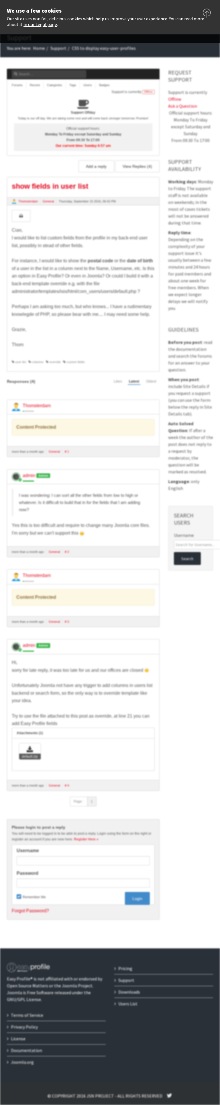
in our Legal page (40, 24)
